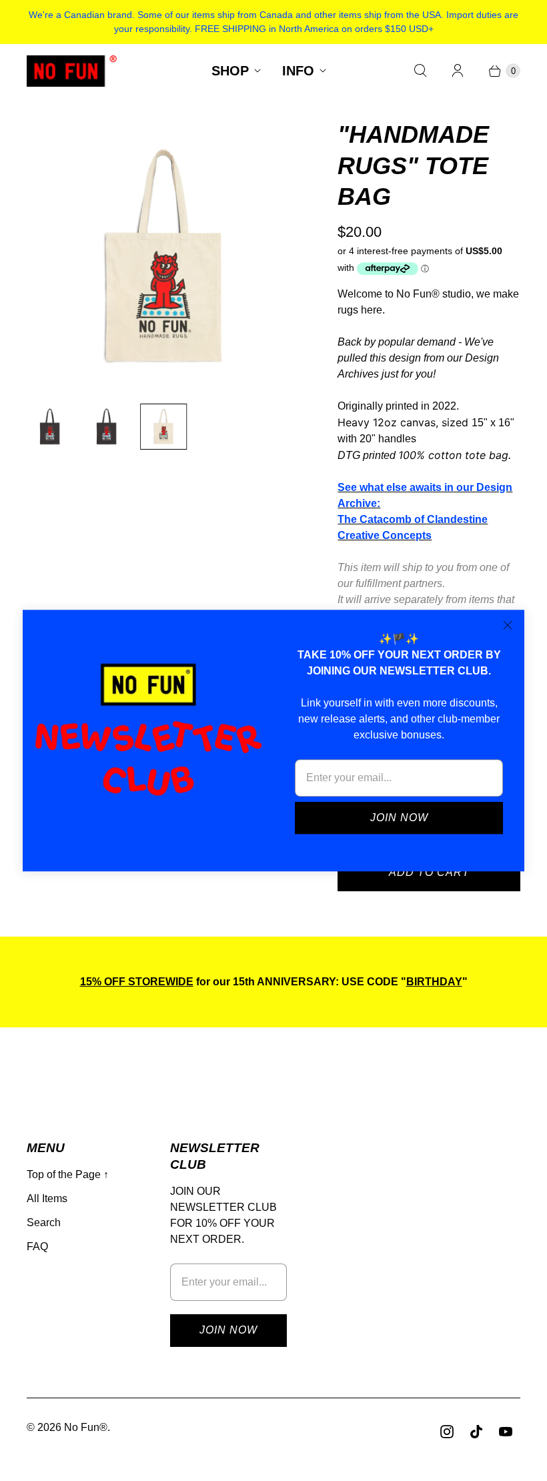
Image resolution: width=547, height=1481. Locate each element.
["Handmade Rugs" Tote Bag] (163, 256)
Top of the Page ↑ (68, 1174)
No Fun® (85, 1427)
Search (44, 1222)
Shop (230, 70)
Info (298, 70)
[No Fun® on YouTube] (505, 1432)
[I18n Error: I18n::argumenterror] (50, 427)
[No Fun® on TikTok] (476, 1432)
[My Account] (457, 71)
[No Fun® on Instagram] (447, 1432)
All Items (47, 1198)
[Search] (420, 71)
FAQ (37, 1246)
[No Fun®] (72, 71)
